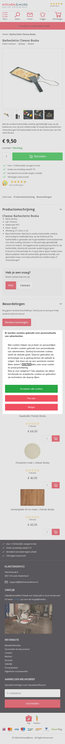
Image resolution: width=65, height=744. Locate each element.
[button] (31, 389)
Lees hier (27, 364)
